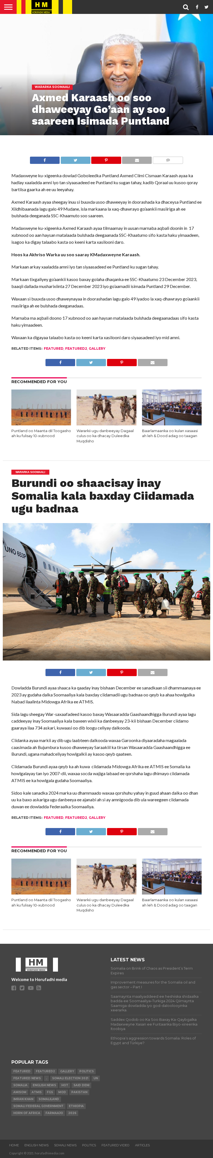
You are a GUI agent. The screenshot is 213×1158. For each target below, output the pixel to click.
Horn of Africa (26, 1113)
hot (64, 1085)
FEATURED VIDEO (116, 1145)
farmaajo (54, 1113)
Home (14, 1145)
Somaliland (49, 1099)
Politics (86, 1071)
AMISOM (19, 1092)
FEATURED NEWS (27, 1078)
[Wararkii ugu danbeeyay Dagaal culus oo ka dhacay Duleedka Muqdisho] (106, 423)
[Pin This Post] (106, 158)
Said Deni (81, 1085)
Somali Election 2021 (70, 1078)
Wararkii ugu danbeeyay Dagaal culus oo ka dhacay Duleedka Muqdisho (105, 436)
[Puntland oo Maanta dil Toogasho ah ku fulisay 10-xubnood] (41, 423)
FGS (50, 1092)
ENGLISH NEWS (36, 1145)
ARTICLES (142, 1145)
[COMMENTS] (168, 158)
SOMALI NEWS (65, 1145)
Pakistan (79, 1092)
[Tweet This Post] (75, 158)
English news (44, 1085)
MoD (62, 1092)
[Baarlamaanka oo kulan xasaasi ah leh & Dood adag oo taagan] (172, 423)
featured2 (76, 348)
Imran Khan (23, 1099)
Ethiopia (76, 1106)
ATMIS (37, 1092)
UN (95, 1078)
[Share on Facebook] (45, 158)
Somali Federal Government (38, 1106)
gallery (97, 348)
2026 (72, 1113)
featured (54, 348)
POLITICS (89, 1145)
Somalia (20, 1085)
